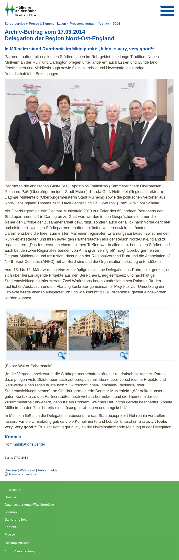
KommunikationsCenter (25, 444)
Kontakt (10, 527)
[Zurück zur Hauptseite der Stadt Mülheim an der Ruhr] (20, 9)
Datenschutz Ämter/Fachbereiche (29, 504)
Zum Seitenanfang (21, 551)
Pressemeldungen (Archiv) (89, 23)
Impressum (13, 489)
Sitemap (11, 512)
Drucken (11, 470)
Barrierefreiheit (16, 519)
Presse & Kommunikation (47, 23)
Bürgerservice (15, 23)
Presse (10, 534)
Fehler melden (48, 470)
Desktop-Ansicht (17, 543)
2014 (116, 23)
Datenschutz (14, 497)
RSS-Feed (27, 470)
